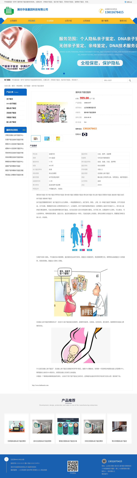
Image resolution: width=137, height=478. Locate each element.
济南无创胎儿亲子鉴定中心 (14, 135)
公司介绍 (68, 21)
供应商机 (31, 21)
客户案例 (104, 21)
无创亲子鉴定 (11, 113)
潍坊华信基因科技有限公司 (19, 467)
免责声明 (30, 470)
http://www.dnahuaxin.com (40, 385)
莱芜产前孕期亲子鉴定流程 (14, 170)
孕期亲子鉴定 (11, 117)
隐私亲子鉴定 (11, 108)
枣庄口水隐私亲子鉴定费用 (119, 441)
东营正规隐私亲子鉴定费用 (68, 441)
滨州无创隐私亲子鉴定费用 (17, 441)
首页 (13, 86)
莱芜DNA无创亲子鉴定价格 (14, 144)
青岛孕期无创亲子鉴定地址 (14, 157)
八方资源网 (22, 470)
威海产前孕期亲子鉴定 (12, 166)
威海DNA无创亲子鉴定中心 (14, 148)
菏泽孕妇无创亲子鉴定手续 (14, 153)
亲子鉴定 (27, 86)
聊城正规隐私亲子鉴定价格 (42, 441)
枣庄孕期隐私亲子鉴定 (93, 441)
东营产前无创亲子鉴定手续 (14, 139)
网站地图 (44, 470)
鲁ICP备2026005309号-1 (32, 463)
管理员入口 (36, 470)
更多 (24, 130)
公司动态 (86, 21)
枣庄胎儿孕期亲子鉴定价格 (14, 175)
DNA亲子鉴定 (11, 103)
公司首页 (13, 21)
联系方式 (123, 21)
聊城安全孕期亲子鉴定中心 (14, 161)
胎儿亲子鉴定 (11, 122)
